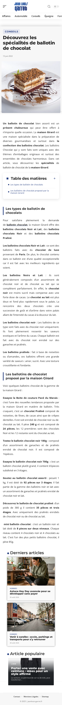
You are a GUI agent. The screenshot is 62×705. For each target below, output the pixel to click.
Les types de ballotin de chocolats (26, 184)
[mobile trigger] (5, 6)
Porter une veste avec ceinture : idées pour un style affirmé (29, 671)
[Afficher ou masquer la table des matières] (51, 178)
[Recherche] (49, 6)
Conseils (11, 31)
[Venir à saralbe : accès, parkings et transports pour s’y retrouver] (31, 617)
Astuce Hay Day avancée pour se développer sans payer (30, 592)
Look (13, 664)
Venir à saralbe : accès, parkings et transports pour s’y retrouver (31, 638)
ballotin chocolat (17, 224)
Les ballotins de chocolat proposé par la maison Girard (29, 191)
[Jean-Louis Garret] (21, 6)
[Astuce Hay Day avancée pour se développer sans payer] (31, 571)
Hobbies (13, 588)
